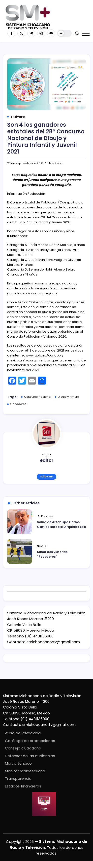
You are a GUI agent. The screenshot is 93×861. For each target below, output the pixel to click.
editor (46, 460)
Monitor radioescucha (25, 771)
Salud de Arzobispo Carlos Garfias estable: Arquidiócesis (61, 524)
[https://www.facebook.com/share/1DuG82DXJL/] (11, 33)
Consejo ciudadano (23, 748)
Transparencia (18, 778)
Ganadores (18, 404)
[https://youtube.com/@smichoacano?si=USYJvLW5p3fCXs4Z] (51, 33)
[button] (64, 33)
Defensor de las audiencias (30, 755)
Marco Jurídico (18, 763)
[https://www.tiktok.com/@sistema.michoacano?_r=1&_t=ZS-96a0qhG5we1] (31, 33)
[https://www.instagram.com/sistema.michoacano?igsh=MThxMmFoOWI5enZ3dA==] (41, 33)
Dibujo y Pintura (68, 397)
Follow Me (46, 476)
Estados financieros (23, 786)
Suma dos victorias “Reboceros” (52, 554)
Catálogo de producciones (30, 740)
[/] (21, 33)
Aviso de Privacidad (23, 733)
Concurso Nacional (37, 397)
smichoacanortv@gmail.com (53, 641)
